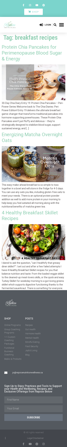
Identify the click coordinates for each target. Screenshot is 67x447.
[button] (55, 24)
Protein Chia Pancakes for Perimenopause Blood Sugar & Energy (32, 52)
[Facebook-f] (23, 5)
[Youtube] (37, 5)
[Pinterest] (43, 5)
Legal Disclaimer (35, 438)
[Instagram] (30, 5)
